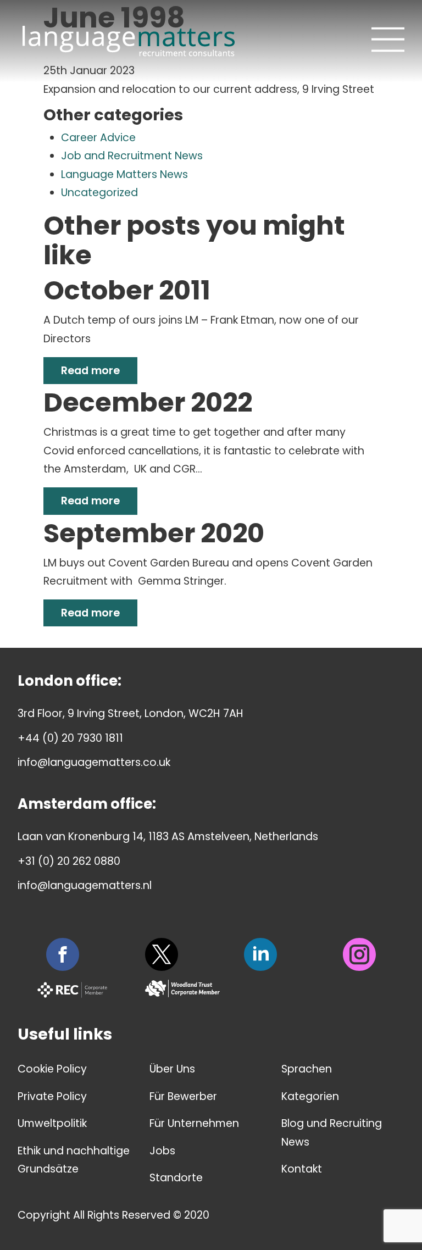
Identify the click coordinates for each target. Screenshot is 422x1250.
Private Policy (52, 1096)
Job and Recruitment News (132, 155)
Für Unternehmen (194, 1123)
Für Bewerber (183, 1096)
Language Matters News (124, 174)
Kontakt (301, 1169)
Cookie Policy (52, 1069)
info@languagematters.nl (85, 885)
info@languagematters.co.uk (94, 762)
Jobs (162, 1150)
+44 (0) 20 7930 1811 (70, 738)
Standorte (176, 1177)
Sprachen (306, 1069)
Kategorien (310, 1096)
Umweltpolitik (52, 1123)
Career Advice (98, 137)
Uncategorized (99, 192)
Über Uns (172, 1069)
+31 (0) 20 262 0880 (69, 861)
